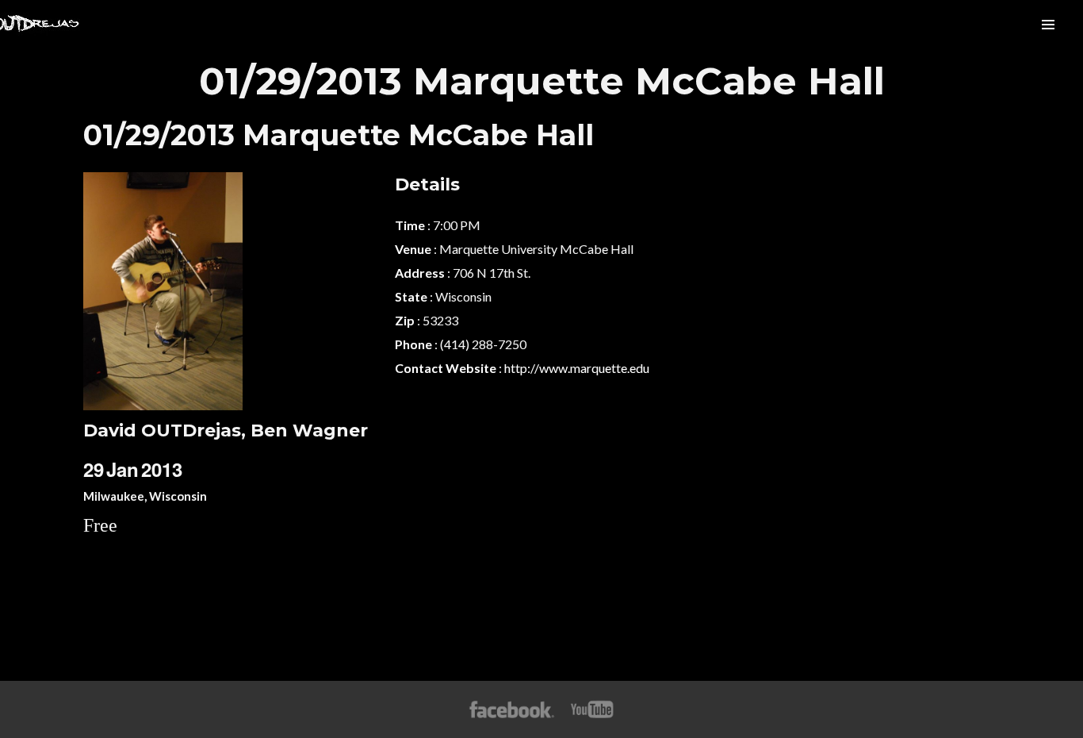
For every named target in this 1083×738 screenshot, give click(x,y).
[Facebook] (512, 709)
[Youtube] (593, 709)
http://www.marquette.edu (576, 367)
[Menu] (1048, 24)
